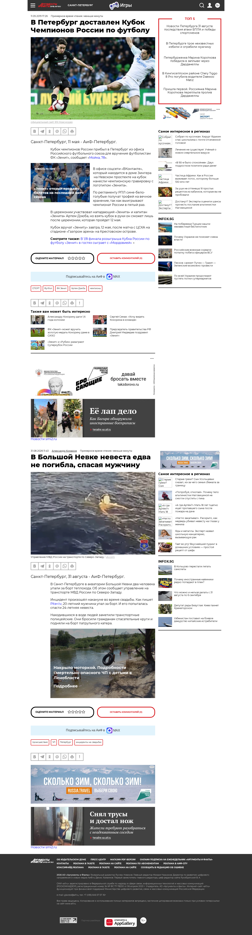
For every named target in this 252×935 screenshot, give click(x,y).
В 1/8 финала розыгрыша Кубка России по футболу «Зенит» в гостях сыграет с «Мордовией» (99, 241)
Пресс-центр (98, 859)
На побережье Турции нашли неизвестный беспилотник (192, 225)
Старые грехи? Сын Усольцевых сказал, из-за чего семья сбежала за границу (197, 482)
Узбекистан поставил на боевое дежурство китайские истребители (195, 620)
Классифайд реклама (70, 867)
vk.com (110, 556)
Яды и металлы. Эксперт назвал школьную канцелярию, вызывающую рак (194, 534)
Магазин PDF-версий (122, 859)
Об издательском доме (71, 859)
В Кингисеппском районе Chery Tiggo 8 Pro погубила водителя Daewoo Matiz (189, 77)
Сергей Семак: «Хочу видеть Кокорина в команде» (127, 318)
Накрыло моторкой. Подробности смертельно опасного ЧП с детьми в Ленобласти (93, 672)
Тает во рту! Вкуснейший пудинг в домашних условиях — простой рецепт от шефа (196, 547)
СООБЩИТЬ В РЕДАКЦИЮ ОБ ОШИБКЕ (162, 867)
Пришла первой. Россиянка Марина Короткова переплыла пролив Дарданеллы (189, 93)
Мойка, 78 (97, 157)
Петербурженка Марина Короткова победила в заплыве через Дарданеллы (190, 61)
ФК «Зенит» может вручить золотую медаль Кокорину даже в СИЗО (68, 332)
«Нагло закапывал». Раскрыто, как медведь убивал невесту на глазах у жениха (197, 521)
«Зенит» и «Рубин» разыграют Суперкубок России (66, 343)
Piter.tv (56, 604)
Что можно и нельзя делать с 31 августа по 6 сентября (193, 594)
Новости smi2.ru (44, 439)
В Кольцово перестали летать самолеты (192, 568)
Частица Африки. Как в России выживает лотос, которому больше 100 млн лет (197, 178)
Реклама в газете (84, 863)
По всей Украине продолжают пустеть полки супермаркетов (192, 277)
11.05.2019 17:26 (39, 16)
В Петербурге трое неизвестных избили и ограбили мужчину (190, 45)
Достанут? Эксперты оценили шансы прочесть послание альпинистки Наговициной (198, 204)
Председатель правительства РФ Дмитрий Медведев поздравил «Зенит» (130, 332)
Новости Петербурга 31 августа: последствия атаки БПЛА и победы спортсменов (190, 30)
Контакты (63, 863)
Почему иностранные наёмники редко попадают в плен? (193, 581)
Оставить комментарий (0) (126, 258)
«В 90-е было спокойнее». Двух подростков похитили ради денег (196, 164)
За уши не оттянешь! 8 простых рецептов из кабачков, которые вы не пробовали (198, 191)
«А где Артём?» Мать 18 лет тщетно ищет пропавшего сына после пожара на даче (196, 508)
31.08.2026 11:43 (40, 450)
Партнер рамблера (90, 920)
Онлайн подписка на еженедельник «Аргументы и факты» (176, 859)
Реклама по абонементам (142, 863)
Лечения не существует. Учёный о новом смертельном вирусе (195, 151)
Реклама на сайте (110, 863)
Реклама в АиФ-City (175, 863)
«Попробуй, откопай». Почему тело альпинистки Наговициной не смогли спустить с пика (197, 495)
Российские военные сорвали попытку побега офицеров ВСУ (193, 251)
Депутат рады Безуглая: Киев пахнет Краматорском (196, 607)
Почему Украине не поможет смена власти (196, 238)
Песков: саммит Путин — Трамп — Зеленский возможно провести (195, 264)
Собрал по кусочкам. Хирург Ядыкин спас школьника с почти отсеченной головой (198, 139)
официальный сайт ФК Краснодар (52, 122)
